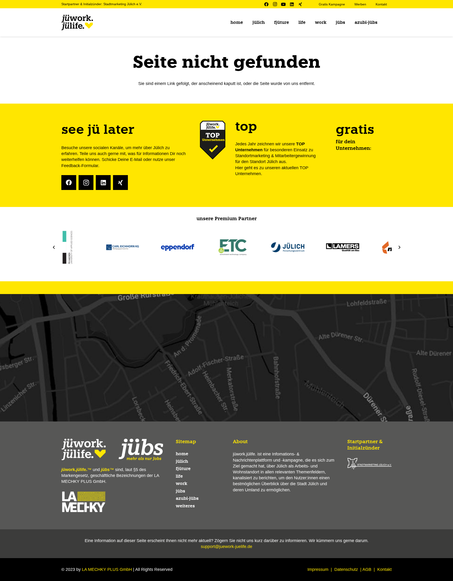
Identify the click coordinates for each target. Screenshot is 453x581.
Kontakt (384, 569)
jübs (180, 491)
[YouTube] (283, 4)
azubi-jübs (187, 498)
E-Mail (136, 159)
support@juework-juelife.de (226, 546)
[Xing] (300, 4)
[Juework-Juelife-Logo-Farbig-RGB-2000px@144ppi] (77, 22)
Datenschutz (346, 569)
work (181, 483)
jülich (182, 461)
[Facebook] (266, 4)
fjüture (183, 468)
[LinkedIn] (292, 4)
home (182, 453)
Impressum (317, 569)
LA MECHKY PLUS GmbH (107, 569)
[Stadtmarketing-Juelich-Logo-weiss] (369, 463)
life (179, 476)
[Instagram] (275, 4)
